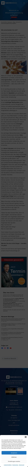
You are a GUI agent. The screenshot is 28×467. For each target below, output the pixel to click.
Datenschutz (15, 465)
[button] (25, 437)
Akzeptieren (14, 453)
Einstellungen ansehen (14, 461)
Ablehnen (14, 457)
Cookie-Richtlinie (8, 465)
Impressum (21, 465)
